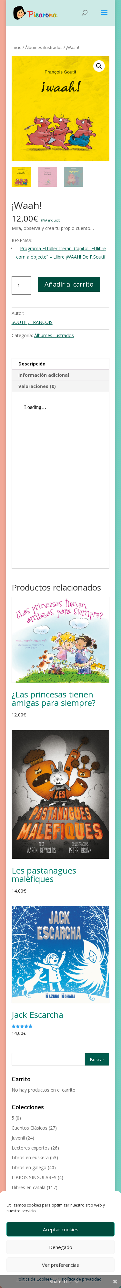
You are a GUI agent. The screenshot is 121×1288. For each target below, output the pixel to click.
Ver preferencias (60, 1265)
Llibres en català (28, 1187)
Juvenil (18, 1138)
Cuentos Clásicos (29, 1128)
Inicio (17, 47)
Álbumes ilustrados (44, 47)
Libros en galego (29, 1167)
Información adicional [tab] (43, 375)
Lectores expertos (31, 1148)
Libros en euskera (30, 1157)
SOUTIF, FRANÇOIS (32, 322)
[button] (99, 66)
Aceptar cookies (60, 1229)
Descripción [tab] (31, 364)
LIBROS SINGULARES (34, 1177)
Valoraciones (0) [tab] (37, 386)
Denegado (60, 1247)
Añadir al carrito (69, 284)
